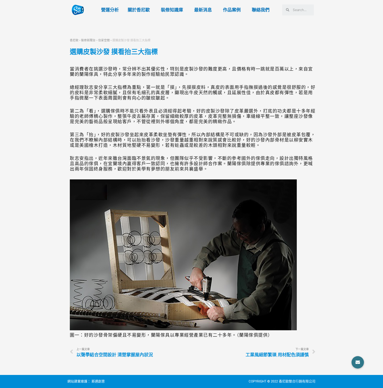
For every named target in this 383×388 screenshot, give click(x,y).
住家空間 (104, 40)
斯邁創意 (98, 381)
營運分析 (110, 10)
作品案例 (232, 10)
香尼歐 (74, 40)
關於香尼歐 (139, 10)
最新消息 (203, 10)
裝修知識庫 (172, 10)
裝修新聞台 (88, 40)
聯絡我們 (261, 10)
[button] (358, 362)
